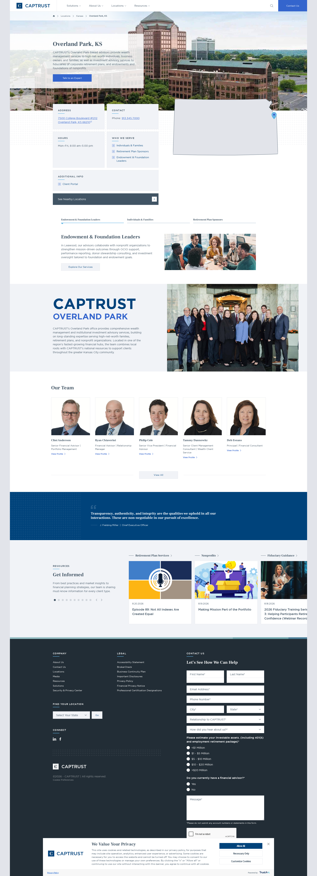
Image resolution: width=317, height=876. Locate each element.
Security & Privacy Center (67, 690)
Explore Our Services (81, 266)
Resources (140, 5)
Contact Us (292, 5)
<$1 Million (198, 747)
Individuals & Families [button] (140, 219)
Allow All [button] (241, 845)
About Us (95, 5)
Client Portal (70, 184)
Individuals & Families (130, 145)
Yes (194, 784)
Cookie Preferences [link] (63, 780)
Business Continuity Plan (131, 671)
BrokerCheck (124, 667)
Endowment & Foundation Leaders (133, 159)
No (193, 789)
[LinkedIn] (54, 739)
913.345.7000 (131, 118)
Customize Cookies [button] (241, 861)
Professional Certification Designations (139, 691)
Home (54, 16)
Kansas (79, 16)
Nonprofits (208, 555)
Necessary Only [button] (241, 853)
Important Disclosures (129, 676)
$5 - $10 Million (201, 759)
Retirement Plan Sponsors (133, 151)
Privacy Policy (53, 872)
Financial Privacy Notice (131, 685)
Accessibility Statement (130, 662)
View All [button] (158, 474)
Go (97, 715)
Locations (117, 5)
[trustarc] (264, 872)
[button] (268, 844)
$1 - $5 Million (200, 753)
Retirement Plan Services (152, 555)
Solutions (72, 5)
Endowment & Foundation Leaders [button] (80, 219)
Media (56, 676)
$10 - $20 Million (202, 764)
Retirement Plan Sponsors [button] (208, 219)
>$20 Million (199, 770)
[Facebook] (60, 739)
